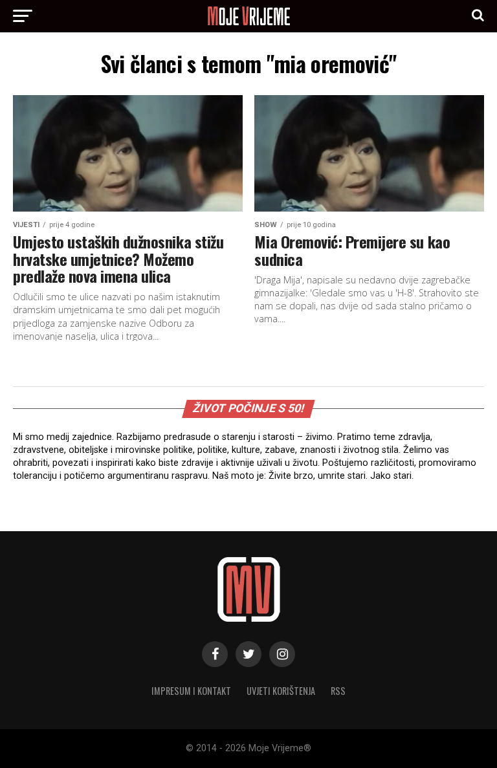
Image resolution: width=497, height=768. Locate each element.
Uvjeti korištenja (281, 690)
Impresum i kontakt (191, 690)
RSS (338, 690)
